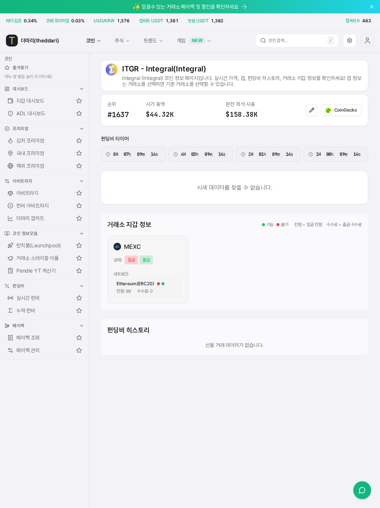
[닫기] (372, 6)
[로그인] (367, 40)
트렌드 (150, 40)
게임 (190, 40)
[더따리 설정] (349, 40)
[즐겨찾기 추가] (79, 101)
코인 (90, 40)
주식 (119, 40)
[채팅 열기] (362, 490)
